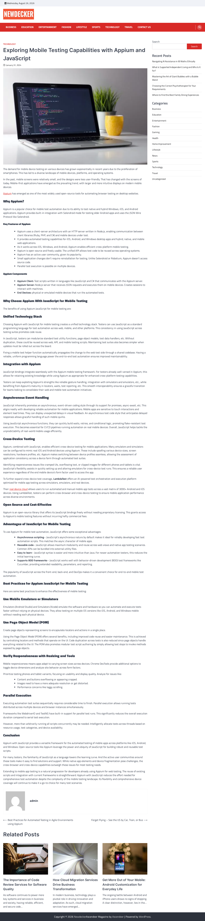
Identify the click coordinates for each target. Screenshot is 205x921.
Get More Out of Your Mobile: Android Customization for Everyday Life (123, 884)
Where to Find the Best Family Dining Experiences (175, 95)
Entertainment (48, 27)
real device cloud (18, 489)
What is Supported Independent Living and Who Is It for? (176, 69)
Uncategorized (159, 179)
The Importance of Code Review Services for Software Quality (25, 884)
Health (155, 138)
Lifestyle (81, 27)
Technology (112, 27)
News (155, 155)
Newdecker (80, 917)
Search (156, 42)
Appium (7, 193)
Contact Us (144, 27)
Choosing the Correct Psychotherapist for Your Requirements (174, 87)
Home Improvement (161, 144)
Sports (96, 27)
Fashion (66, 27)
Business (11, 27)
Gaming (156, 132)
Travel (129, 27)
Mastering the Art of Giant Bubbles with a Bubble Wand (175, 78)
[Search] (199, 27)
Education (27, 27)
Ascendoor (118, 917)
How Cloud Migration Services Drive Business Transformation (75, 884)
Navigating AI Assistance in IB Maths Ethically (173, 61)
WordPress (145, 917)
